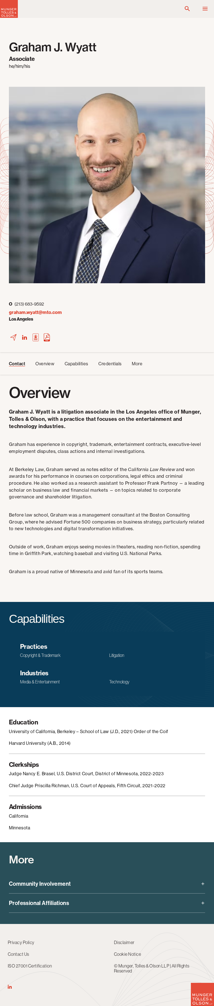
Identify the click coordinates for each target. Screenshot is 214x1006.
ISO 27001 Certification (30, 965)
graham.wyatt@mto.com (35, 312)
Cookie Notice (127, 954)
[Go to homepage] (9, 16)
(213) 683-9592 (26, 304)
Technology (119, 681)
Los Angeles (21, 319)
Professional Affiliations (39, 903)
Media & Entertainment (40, 681)
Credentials (109, 363)
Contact (17, 363)
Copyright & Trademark (40, 655)
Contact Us (18, 954)
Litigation (116, 655)
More (137, 363)
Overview (44, 363)
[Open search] (187, 9)
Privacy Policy (21, 942)
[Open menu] (205, 9)
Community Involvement (40, 883)
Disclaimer (124, 942)
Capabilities (76, 363)
